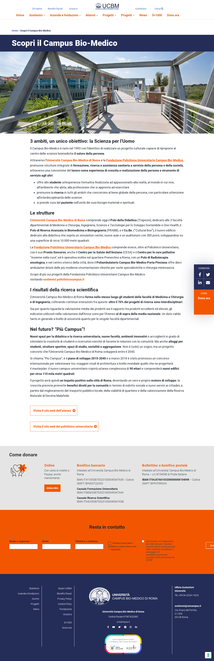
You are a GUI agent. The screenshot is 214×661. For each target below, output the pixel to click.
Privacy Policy (64, 598)
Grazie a (73, 8)
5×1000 (157, 15)
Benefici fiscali (55, 8)
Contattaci (140, 8)
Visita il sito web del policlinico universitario (63, 426)
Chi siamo (37, 8)
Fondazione (66, 609)
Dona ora (173, 15)
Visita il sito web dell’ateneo (52, 410)
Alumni (91, 15)
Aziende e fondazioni (64, 15)
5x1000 (68, 622)
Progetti (108, 15)
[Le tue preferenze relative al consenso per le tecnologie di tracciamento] (208, 655)
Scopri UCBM (65, 588)
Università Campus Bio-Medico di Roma (58, 220)
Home (20, 15)
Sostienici (36, 15)
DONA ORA (52, 488)
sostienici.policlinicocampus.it (63, 279)
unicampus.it (123, 622)
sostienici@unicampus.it (188, 606)
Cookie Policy (65, 604)
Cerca (157, 8)
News (143, 15)
